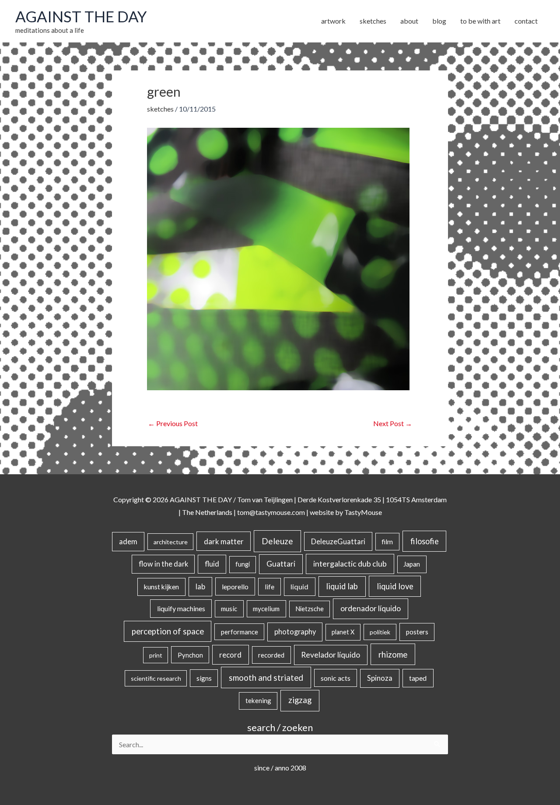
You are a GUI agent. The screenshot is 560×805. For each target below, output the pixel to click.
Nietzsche (309, 608)
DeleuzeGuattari (338, 541)
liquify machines (181, 608)
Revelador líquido (330, 654)
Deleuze (277, 541)
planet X (343, 632)
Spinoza (379, 678)
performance (239, 632)
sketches (160, 109)
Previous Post (173, 423)
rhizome (392, 654)
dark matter (224, 541)
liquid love (395, 586)
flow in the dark (163, 564)
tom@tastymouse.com (271, 512)
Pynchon (190, 655)
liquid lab (342, 586)
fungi (242, 564)
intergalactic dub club (350, 563)
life (269, 587)
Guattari (280, 563)
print (155, 655)
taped (418, 678)
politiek (380, 632)
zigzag (300, 700)
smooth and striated (266, 677)
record (230, 654)
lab (200, 586)
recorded (271, 655)
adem (128, 541)
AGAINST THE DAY (81, 16)
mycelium (266, 608)
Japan (411, 564)
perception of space (168, 631)
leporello (235, 586)
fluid (212, 564)
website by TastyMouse (346, 512)
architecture (171, 542)
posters (417, 632)
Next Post (392, 423)
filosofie (424, 541)
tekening (258, 700)
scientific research (156, 678)
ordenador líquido (370, 608)
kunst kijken (161, 587)
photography (295, 631)
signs (204, 678)
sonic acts (335, 678)
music (229, 608)
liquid (299, 586)
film (387, 542)
